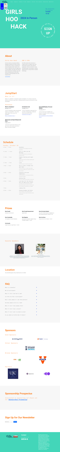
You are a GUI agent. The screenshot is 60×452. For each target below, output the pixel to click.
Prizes (24, 1)
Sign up (15, 421)
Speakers (29, 1)
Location (33, 1)
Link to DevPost (7, 76)
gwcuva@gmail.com (25, 437)
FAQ (37, 1)
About (12, 1)
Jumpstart (16, 1)
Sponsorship (45, 1)
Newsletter (51, 1)
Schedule (21, 1)
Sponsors (40, 1)
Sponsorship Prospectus (18, 399)
